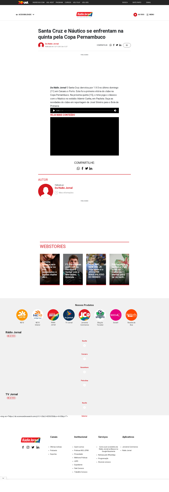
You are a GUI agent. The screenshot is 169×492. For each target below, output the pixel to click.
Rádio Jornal (126, 450)
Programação (103, 458)
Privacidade (78, 454)
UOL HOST (50, 2)
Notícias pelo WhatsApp (106, 455)
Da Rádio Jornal (52, 44)
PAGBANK (59, 2)
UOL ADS (85, 2)
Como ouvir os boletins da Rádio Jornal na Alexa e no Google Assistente (108, 449)
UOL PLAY (76, 2)
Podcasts (53, 450)
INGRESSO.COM (38, 2)
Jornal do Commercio (130, 447)
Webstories (53, 246)
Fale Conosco (79, 468)
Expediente (78, 465)
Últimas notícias (56, 447)
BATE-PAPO (137, 2)
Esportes (53, 454)
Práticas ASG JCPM (81, 450)
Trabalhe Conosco (80, 472)
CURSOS (68, 2)
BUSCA (125, 2)
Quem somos (79, 447)
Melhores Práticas (80, 458)
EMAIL (148, 2)
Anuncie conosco (104, 462)
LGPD (76, 461)
